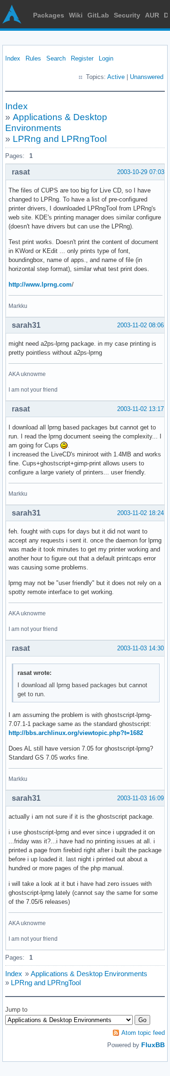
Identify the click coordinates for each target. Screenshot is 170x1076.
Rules (33, 58)
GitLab (98, 15)
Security (127, 15)
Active (116, 76)
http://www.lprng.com (40, 284)
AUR (152, 15)
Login (106, 58)
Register (82, 58)
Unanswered (146, 76)
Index (12, 58)
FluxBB (153, 1045)
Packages (48, 15)
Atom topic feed (143, 1032)
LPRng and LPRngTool (60, 139)
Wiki (76, 15)
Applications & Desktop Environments (89, 974)
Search (56, 58)
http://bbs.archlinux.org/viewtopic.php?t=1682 (75, 732)
